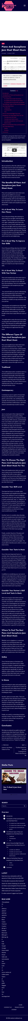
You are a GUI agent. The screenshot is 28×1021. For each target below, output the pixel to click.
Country (4, 926)
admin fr (4, 911)
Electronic (4, 933)
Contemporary (7, 109)
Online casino (5, 974)
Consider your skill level (10, 117)
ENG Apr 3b (5, 937)
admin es (4, 908)
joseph (4, 53)
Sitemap (14, 1009)
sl (2, 990)
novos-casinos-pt (6, 972)
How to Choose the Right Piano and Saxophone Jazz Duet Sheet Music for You (15, 845)
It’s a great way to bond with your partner (14, 102)
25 (2, 904)
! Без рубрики (5, 902)
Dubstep (4, 930)
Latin (3, 965)
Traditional (7, 108)
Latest (3, 963)
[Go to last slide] (4, 781)
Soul (3, 992)
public (3, 983)
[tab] (12, 794)
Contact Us (8, 1007)
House (3, 954)
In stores (6, 130)
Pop (3, 981)
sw (2, 994)
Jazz (3, 43)
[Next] (24, 781)
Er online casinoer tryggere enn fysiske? (12, 893)
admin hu (4, 915)
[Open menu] (24, 5)
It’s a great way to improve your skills (13, 100)
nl (2, 968)
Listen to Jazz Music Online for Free (7, 747)
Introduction (6, 93)
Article (3, 917)
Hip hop (4, 952)
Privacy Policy (19, 1007)
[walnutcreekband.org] (9, 5)
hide (17, 90)
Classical (4, 924)
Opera (3, 976)
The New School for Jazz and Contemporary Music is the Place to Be (20, 750)
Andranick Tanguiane (16, 83)
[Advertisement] (14, 26)
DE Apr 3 (4, 928)
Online (6, 128)
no (2, 970)
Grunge (4, 948)
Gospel (4, 946)
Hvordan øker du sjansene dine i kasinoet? (13, 881)
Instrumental (5, 959)
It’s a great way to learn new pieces (12, 98)
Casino (3, 922)
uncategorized (6, 996)
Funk (3, 943)
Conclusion (5, 132)
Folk (3, 941)
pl (2, 979)
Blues (3, 919)
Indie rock (4, 957)
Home (20, 1005)
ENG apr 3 (4, 935)
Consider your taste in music (11, 119)
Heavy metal (5, 950)
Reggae (4, 985)
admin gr (4, 913)
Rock (3, 987)
